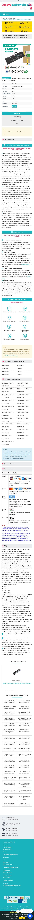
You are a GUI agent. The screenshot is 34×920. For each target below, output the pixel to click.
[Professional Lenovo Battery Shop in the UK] (17, 6)
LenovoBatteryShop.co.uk (19, 906)
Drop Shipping (6, 877)
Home (3, 18)
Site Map (5, 852)
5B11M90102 (20, 365)
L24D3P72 (19, 374)
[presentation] (17, 113)
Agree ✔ (22, 918)
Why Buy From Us (7, 849)
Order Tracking (6, 870)
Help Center (6, 857)
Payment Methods (7, 875)
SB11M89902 (5, 365)
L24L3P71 (19, 371)
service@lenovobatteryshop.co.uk (13, 885)
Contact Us (5, 883)
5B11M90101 (5, 368)
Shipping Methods (7, 872)
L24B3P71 (19, 368)
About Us (5, 845)
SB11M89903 (5, 371)
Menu (7, 14)
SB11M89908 (5, 374)
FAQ (4, 860)
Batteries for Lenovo (11, 18)
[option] (17, 54)
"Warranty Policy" (25, 264)
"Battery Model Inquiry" (11, 355)
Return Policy (6, 862)
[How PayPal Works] (22, 901)
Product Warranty (7, 847)
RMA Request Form (7, 864)
